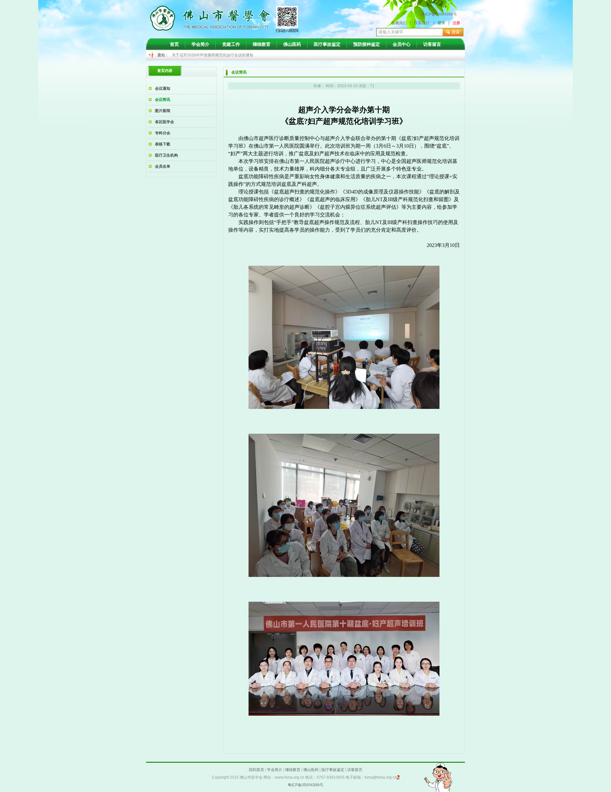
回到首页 (256, 769)
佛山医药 (292, 44)
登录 (441, 23)
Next (403, 55)
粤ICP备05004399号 (439, 14)
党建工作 (231, 44)
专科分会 (162, 133)
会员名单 (162, 166)
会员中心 (402, 44)
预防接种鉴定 (366, 44)
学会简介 (200, 44)
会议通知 (162, 88)
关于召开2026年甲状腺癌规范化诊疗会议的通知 (212, 55)
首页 (174, 44)
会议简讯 (162, 99)
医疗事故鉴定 (327, 44)
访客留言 (432, 44)
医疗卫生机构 (166, 155)
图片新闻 (162, 111)
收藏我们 (399, 23)
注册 (456, 23)
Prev (180, 55)
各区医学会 (164, 122)
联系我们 (421, 23)
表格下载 (162, 144)
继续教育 (261, 44)
